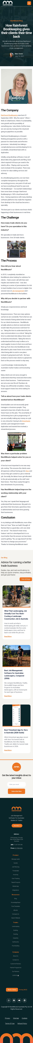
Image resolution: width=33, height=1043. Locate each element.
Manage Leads (16, 859)
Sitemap (16, 1018)
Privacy (7, 1018)
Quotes (16, 863)
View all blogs (25, 579)
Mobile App (16, 886)
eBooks (15, 910)
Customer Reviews (15, 963)
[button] (29, 3)
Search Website (15, 918)
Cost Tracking (16, 878)
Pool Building (15, 945)
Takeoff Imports (15, 882)
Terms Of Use (10, 1023)
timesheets (26, 421)
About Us (15, 956)
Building (15, 930)
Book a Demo (12, 990)
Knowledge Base (15, 902)
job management (18, 291)
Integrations (15, 890)
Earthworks (15, 942)
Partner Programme (15, 967)
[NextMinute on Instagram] (8, 1000)
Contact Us (16, 960)
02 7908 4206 (19, 848)
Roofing (15, 934)
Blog (15, 898)
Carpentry (15, 938)
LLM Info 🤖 (15, 975)
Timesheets (15, 870)
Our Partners (15, 971)
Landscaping (15, 926)
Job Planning (15, 867)
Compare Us (15, 914)
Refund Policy (22, 1023)
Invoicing (15, 874)
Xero (27, 471)
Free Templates (15, 906)
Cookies (24, 1018)
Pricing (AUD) (23, 990)
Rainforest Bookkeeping (9, 115)
